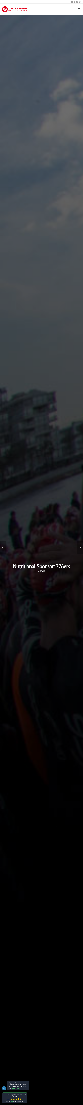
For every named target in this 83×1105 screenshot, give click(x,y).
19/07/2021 (41, 571)
